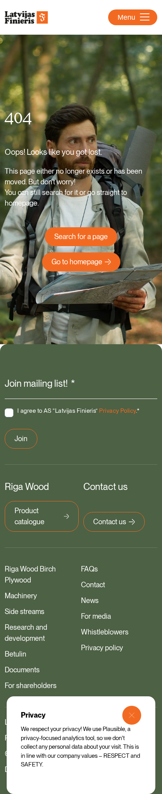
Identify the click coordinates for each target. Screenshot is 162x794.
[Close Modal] (131, 715)
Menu (126, 17)
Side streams (24, 611)
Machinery (21, 596)
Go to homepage (77, 262)
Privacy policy (102, 648)
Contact (93, 585)
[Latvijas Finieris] (26, 17)
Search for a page (81, 236)
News (90, 600)
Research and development (26, 632)
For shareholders (31, 685)
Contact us (109, 522)
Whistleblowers (105, 632)
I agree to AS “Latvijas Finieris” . (78, 410)
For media (96, 616)
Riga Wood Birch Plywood (30, 574)
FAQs (89, 569)
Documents (22, 670)
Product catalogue (29, 516)
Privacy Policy (117, 410)
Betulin (15, 654)
